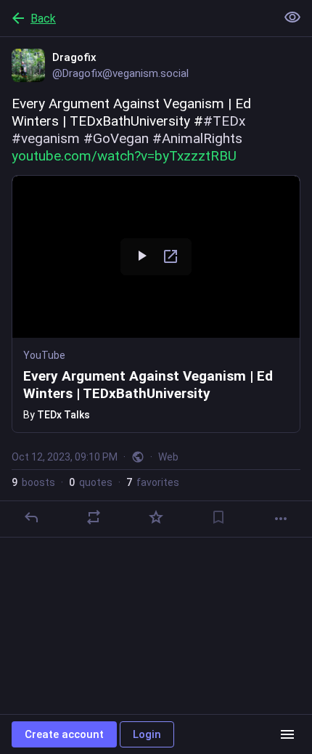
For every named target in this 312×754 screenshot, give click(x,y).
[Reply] (31, 517)
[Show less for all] (292, 17)
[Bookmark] (218, 517)
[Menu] (287, 734)
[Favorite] (156, 517)
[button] (156, 304)
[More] (281, 518)
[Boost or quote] (93, 517)
